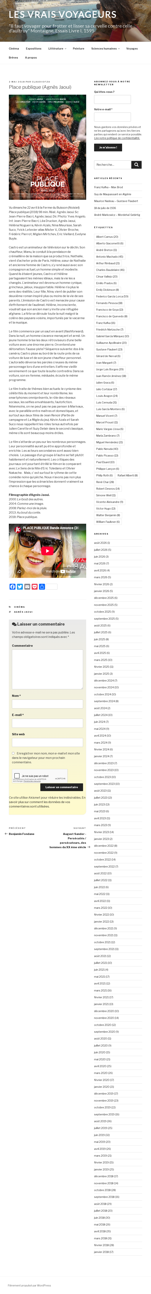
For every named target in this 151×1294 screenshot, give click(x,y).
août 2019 (100, 1121)
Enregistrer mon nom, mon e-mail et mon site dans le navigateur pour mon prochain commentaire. (46, 758)
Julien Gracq (105, 382)
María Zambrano (108, 435)
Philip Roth (104, 475)
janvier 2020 (101, 1086)
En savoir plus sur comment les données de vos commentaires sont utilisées (47, 802)
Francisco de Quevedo (111, 316)
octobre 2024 (102, 694)
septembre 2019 (104, 1114)
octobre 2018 (102, 1190)
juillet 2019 (100, 1128)
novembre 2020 (104, 1017)
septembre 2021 (104, 949)
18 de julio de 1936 (105, 208)
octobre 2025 (102, 611)
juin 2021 (99, 969)
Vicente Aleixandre (109, 501)
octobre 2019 (102, 1107)
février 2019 (101, 1162)
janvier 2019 (101, 1169)
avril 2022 (100, 901)
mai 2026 (100, 563)
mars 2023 (100, 825)
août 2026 (100, 542)
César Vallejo (106, 276)
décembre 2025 (104, 597)
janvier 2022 (101, 921)
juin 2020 (99, 1052)
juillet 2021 (100, 962)
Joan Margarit (106, 362)
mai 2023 (99, 811)
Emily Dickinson (107, 289)
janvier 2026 (101, 591)
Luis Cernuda (106, 402)
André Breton (106, 250)
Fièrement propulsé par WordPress (29, 1285)
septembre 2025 (104, 618)
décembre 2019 (103, 1093)
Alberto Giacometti (109, 243)
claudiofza (41, 81)
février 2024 (101, 749)
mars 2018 (100, 1238)
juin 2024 (99, 721)
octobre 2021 (102, 942)
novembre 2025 (104, 604)
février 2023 (101, 832)
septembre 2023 (104, 783)
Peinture (78, 48)
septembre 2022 (104, 866)
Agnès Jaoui (23, 612)
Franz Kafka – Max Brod (108, 187)
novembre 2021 (103, 935)
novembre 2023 (104, 770)
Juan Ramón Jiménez (111, 376)
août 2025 (100, 625)
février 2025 (101, 666)
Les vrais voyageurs (63, 14)
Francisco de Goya (109, 309)
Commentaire (22, 645)
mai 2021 (99, 976)
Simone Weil (106, 495)
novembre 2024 (104, 687)
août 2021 (100, 956)
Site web (18, 734)
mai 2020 (100, 1059)
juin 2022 (99, 887)
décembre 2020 (104, 1011)
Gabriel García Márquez (112, 336)
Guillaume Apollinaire (111, 342)
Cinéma (14, 48)
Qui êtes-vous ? (104, 91)
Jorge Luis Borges (110, 369)
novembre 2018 (103, 1183)
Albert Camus (107, 236)
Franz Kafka (105, 322)
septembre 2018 (104, 1196)
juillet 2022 (100, 880)
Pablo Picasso (107, 455)
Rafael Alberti (127, 475)
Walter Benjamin (108, 515)
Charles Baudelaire (110, 269)
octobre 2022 (102, 859)
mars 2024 (100, 742)
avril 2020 (100, 1066)
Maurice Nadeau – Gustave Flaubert (116, 201)
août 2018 (100, 1203)
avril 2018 (100, 1231)
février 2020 (101, 1079)
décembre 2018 (103, 1176)
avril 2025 (100, 652)
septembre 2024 (104, 701)
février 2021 (101, 997)
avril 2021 (100, 983)
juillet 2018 (100, 1210)
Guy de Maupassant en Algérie (112, 194)
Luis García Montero (110, 409)
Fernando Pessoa (109, 303)
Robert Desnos (108, 488)
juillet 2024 (101, 715)
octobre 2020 (102, 1024)
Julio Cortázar (106, 389)
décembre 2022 (104, 845)
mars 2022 (100, 907)
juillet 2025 (101, 632)
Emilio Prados (106, 283)
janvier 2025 (101, 673)
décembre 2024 (104, 680)
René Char (105, 482)
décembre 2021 (103, 928)
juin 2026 (99, 556)
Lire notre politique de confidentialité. (117, 138)
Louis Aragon (107, 395)
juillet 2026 (101, 549)
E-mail (18, 715)
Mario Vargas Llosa (109, 429)
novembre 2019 (103, 1100)
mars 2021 (100, 990)
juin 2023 (99, 804)
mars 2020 (101, 1072)
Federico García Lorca (112, 296)
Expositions (33, 48)
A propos (31, 57)
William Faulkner (108, 521)
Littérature (55, 48)
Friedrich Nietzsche (109, 329)
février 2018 (101, 1245)
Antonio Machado (109, 256)
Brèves (13, 57)
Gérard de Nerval (108, 356)
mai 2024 (100, 728)
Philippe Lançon (107, 468)
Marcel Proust (107, 422)
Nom (16, 696)
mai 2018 (99, 1224)
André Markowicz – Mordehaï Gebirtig (117, 214)
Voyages (132, 48)
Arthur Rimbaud (108, 263)
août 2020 (100, 1038)
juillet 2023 (100, 797)
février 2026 (101, 584)
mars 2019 (100, 1155)
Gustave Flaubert (109, 349)
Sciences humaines (104, 48)
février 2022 (101, 914)
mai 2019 (99, 1141)
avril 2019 (100, 1148)
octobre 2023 (102, 777)
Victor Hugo (105, 508)
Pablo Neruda (107, 448)
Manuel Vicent (106, 415)
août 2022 (100, 873)
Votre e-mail (103, 109)
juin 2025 (99, 639)
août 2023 (100, 790)
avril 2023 (100, 818)
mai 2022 (99, 894)
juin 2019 (99, 1135)
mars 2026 (100, 577)
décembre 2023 (104, 763)
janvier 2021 (101, 1004)
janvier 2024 (101, 756)
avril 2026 (100, 570)
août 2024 (100, 708)
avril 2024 (100, 735)
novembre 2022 (104, 852)
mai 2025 (100, 646)
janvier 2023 (101, 838)
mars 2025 (100, 659)
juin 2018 (99, 1217)
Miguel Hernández (109, 442)
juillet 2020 (101, 1045)
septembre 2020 (104, 1031)
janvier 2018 (101, 1251)
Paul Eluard (105, 462)
